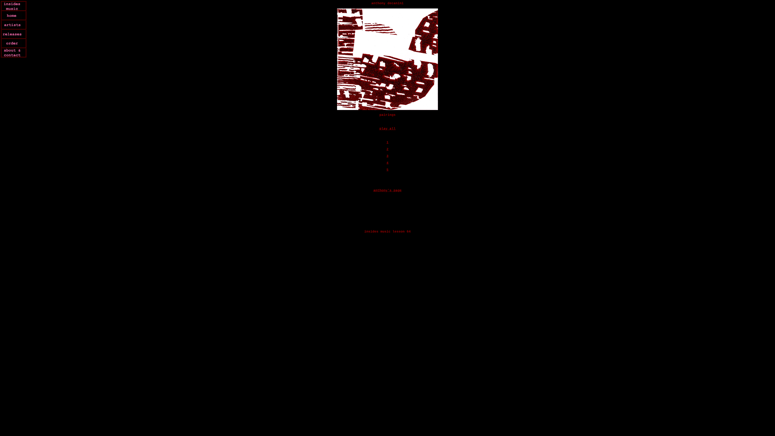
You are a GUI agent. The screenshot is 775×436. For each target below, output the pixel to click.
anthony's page (387, 190)
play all (387, 129)
